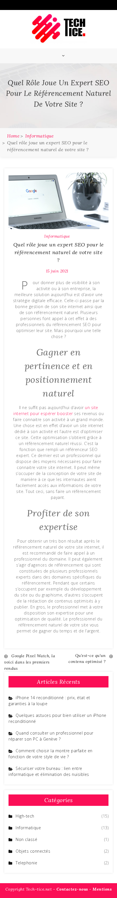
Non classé (26, 839)
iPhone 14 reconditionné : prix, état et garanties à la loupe (49, 700)
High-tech (25, 816)
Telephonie (26, 862)
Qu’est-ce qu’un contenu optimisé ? (87, 658)
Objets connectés (33, 851)
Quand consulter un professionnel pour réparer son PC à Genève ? (51, 736)
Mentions (102, 889)
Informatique (57, 236)
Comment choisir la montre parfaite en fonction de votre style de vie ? (51, 753)
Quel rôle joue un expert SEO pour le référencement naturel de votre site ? (58, 252)
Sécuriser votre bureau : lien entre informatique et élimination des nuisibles (49, 771)
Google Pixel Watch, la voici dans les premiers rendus (29, 662)
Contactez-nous (72, 889)
